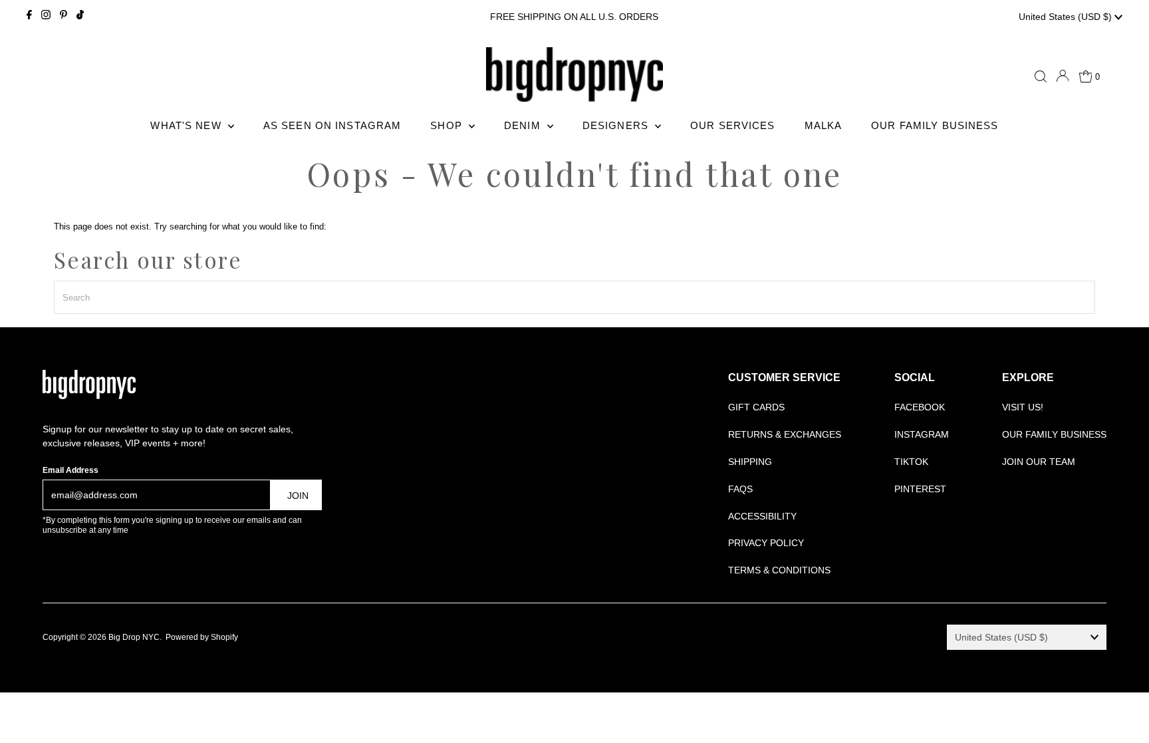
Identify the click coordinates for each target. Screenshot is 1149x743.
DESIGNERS (617, 125)
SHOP (447, 125)
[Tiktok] (80, 17)
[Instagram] (46, 17)
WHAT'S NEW (187, 125)
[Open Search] (1041, 76)
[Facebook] (29, 17)
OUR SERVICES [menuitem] (732, 125)
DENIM (524, 125)
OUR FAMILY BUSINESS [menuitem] (934, 125)
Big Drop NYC (134, 637)
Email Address (70, 470)
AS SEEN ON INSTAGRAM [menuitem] (332, 125)
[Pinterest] (63, 17)
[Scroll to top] (1122, 716)
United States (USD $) (1066, 16)
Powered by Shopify (202, 637)
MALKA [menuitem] (823, 125)
